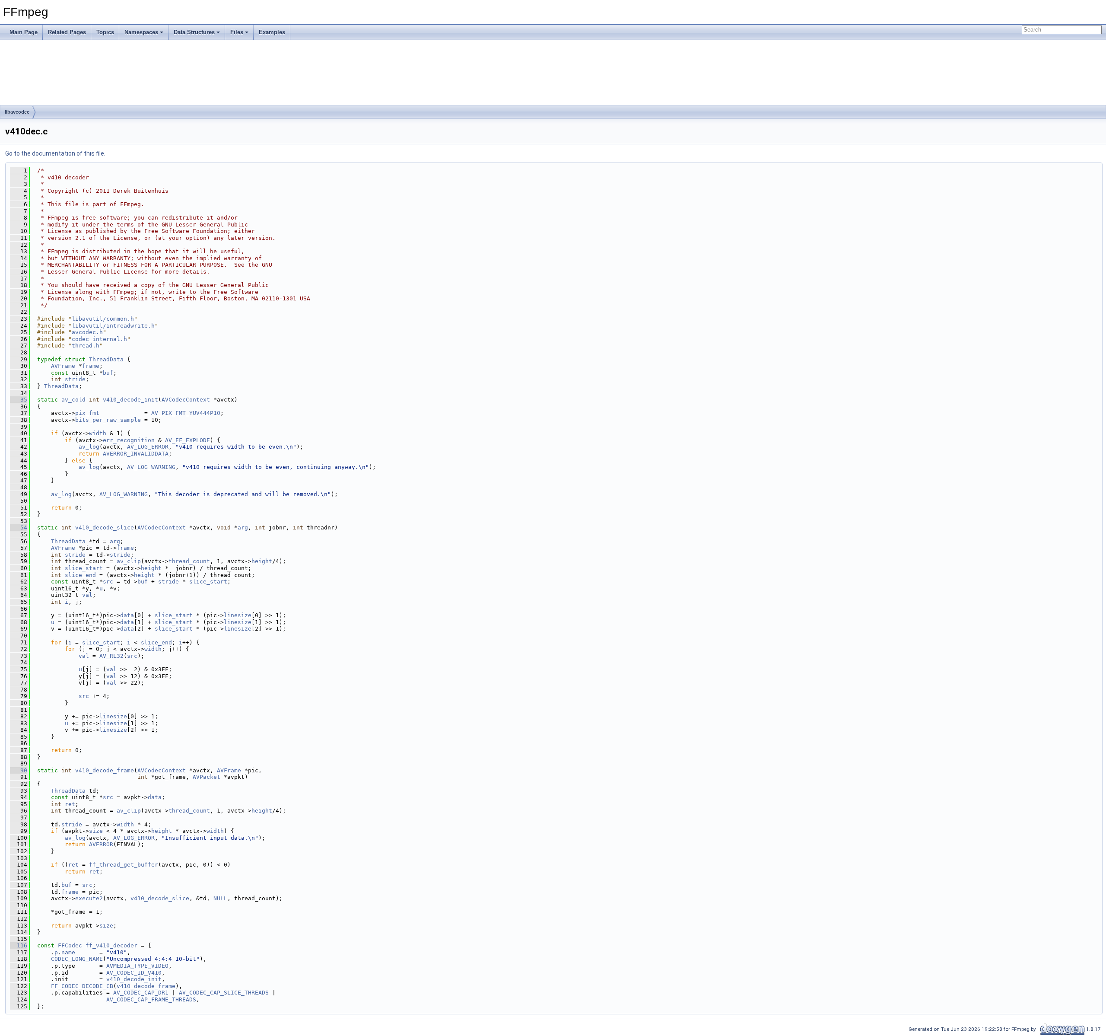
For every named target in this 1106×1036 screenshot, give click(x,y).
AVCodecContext (186, 399)
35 (18, 399)
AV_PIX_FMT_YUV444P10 (185, 413)
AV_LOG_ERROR (147, 446)
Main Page (24, 32)
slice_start (84, 568)
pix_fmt (87, 413)
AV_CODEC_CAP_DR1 (140, 992)
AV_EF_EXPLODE (187, 440)
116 (18, 945)
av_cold (73, 399)
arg (243, 527)
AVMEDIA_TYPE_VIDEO (137, 966)
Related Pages (67, 32)
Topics (105, 32)
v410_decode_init (130, 399)
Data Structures (194, 32)
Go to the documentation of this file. (55, 153)
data (127, 615)
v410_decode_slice (104, 527)
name (68, 952)
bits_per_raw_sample (108, 420)
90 (18, 770)
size (96, 831)
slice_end (80, 575)
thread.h (85, 345)
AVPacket (206, 777)
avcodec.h (87, 332)
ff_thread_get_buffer (123, 864)
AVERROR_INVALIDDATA (135, 453)
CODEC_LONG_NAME (77, 959)
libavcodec (17, 112)
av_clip (129, 561)
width (97, 433)
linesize (237, 615)
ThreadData (106, 359)
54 (18, 527)
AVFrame (63, 366)
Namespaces (141, 32)
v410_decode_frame (104, 770)
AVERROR (101, 844)
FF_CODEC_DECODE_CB (82, 986)
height (261, 561)
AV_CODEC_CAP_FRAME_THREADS (151, 999)
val (87, 595)
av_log (89, 446)
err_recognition (129, 440)
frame (90, 366)
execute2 (89, 898)
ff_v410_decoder (111, 945)
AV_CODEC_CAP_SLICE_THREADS (224, 992)
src (108, 581)
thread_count (189, 561)
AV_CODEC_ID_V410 (134, 972)
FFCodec (70, 945)
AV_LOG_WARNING (151, 467)
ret (70, 804)
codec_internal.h (99, 339)
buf (108, 373)
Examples (272, 32)
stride (75, 379)
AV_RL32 (111, 656)
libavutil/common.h (103, 319)
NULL (220, 898)
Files (236, 32)
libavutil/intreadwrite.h (113, 325)
